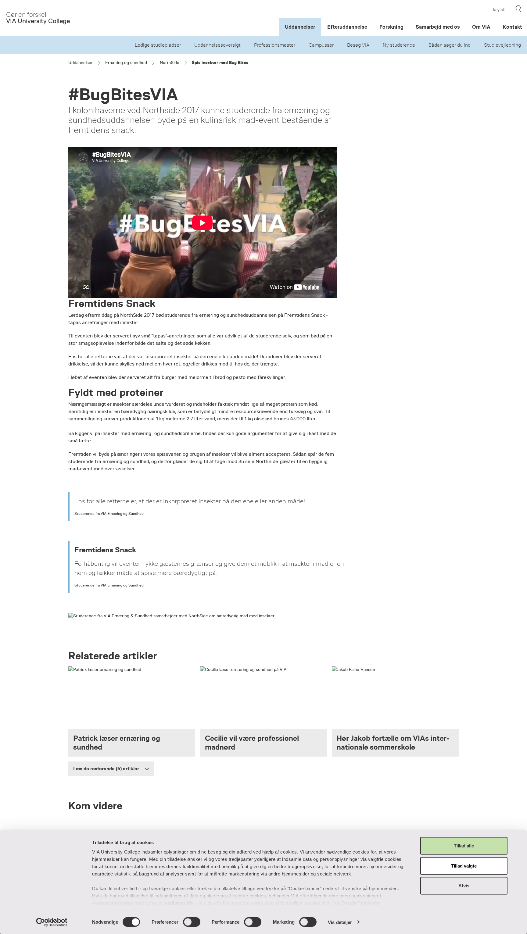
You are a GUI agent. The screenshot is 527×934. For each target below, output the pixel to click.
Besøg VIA (358, 45)
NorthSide (169, 62)
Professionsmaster (274, 45)
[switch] (191, 922)
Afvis (463, 885)
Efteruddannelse (347, 27)
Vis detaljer (340, 922)
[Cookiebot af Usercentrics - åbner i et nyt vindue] (51, 922)
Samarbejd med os (438, 27)
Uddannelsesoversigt (217, 45)
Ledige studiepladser (158, 45)
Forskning (391, 27)
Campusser (321, 45)
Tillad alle (464, 845)
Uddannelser (300, 27)
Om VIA (481, 27)
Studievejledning (502, 45)
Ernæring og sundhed (126, 62)
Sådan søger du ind (449, 45)
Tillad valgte (464, 865)
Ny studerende (399, 45)
